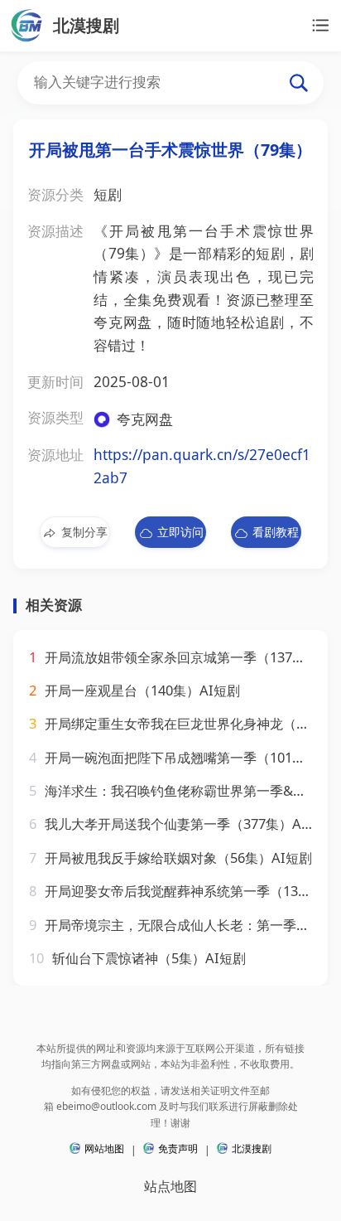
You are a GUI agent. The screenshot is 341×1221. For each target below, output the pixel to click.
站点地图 (170, 1185)
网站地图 (104, 1148)
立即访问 (180, 532)
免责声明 (178, 1148)
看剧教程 (275, 532)
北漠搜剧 (251, 1148)
